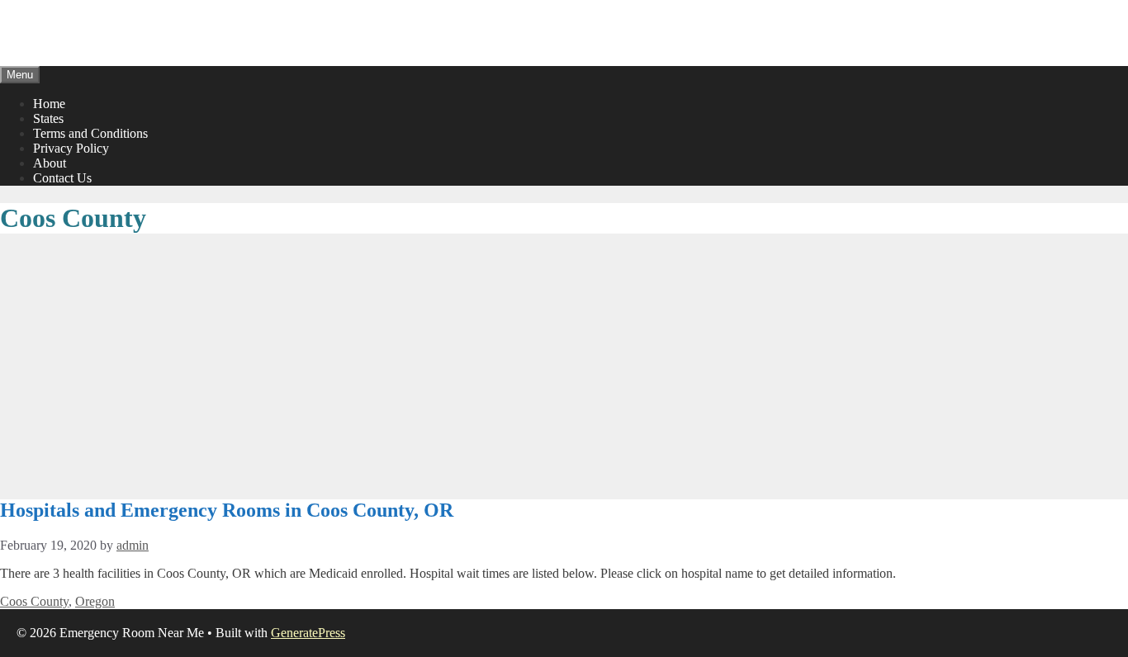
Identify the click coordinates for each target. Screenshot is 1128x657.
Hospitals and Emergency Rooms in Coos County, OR (226, 510)
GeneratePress (308, 633)
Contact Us (62, 178)
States (48, 118)
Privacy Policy (71, 148)
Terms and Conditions (90, 133)
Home (49, 104)
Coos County (34, 601)
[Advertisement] (564, 367)
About (49, 163)
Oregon (95, 601)
